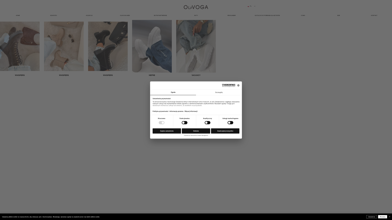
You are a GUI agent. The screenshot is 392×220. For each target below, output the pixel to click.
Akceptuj (382, 217)
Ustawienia (371, 217)
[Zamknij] (389, 216)
